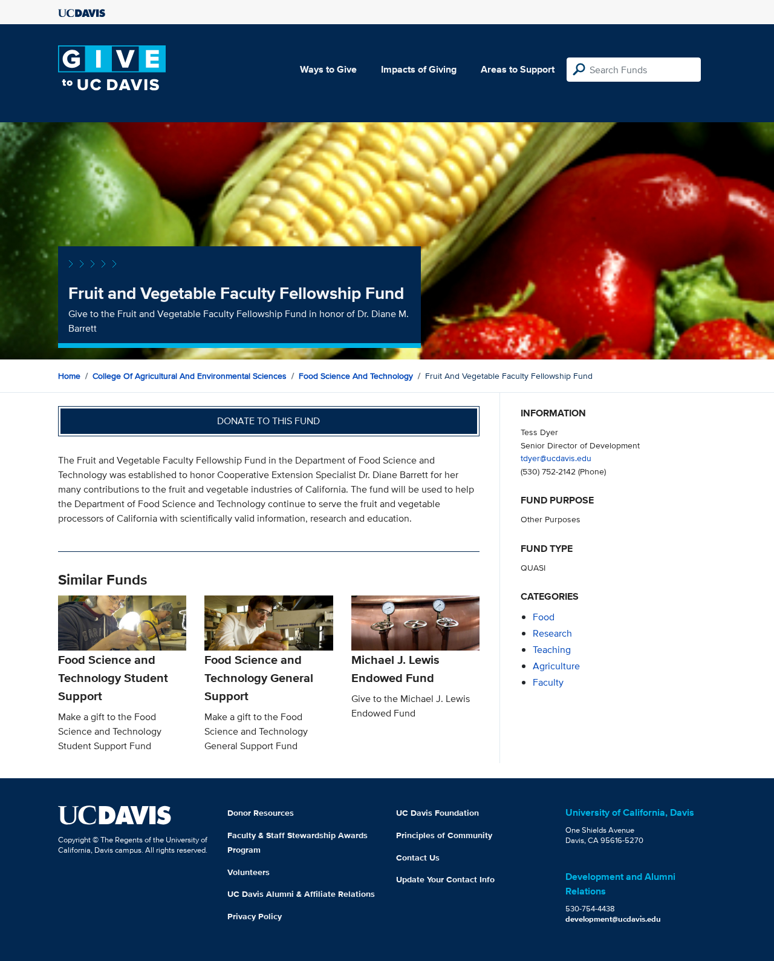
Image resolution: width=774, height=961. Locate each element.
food (543, 617)
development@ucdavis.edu (613, 919)
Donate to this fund (268, 421)
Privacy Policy (254, 916)
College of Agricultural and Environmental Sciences (190, 376)
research (552, 633)
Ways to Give (328, 69)
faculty (548, 682)
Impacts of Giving (419, 69)
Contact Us (418, 857)
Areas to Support (517, 69)
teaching (552, 650)
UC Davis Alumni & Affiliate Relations (301, 894)
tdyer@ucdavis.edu (556, 457)
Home (69, 376)
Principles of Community (444, 835)
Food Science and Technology (356, 376)
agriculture (556, 666)
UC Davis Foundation (437, 813)
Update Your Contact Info (445, 879)
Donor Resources (260, 813)
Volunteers (248, 872)
